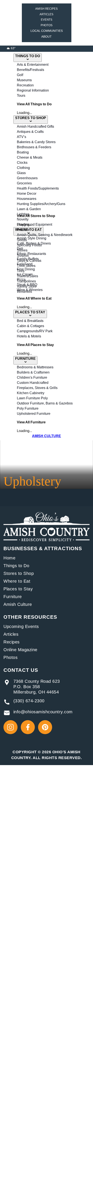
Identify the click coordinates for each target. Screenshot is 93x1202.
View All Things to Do (34, 104)
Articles (46, 14)
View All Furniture (31, 422)
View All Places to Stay (35, 345)
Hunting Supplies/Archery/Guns (41, 204)
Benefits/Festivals (30, 70)
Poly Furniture (27, 408)
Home (9, 558)
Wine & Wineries (30, 290)
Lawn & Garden (29, 209)
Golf (20, 75)
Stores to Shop (18, 573)
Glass (21, 173)
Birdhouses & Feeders (34, 147)
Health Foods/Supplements (38, 188)
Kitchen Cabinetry (30, 393)
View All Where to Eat (34, 298)
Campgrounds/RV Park (35, 331)
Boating (23, 152)
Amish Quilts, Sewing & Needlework (44, 235)
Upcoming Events (21, 626)
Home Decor (26, 193)
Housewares (26, 199)
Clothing (23, 168)
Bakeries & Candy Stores (36, 142)
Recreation (25, 85)
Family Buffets (28, 259)
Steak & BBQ (27, 284)
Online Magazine (20, 649)
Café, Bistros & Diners (34, 243)
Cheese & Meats (29, 157)
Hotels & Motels (29, 336)
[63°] (8, 48)
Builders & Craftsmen (33, 372)
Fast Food (24, 264)
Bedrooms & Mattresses (35, 367)
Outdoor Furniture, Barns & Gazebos (45, 403)
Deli (20, 248)
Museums (24, 80)
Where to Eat (16, 581)
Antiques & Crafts (30, 131)
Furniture (12, 596)
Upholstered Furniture (33, 413)
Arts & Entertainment (32, 64)
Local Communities (46, 30)
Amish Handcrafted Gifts (35, 126)
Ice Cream (25, 274)
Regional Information (33, 90)
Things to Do (16, 565)
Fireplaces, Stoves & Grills (37, 388)
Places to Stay (18, 588)
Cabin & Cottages (30, 326)
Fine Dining (26, 269)
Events (46, 19)
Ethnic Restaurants (31, 254)
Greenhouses (27, 178)
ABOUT (46, 36)
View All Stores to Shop (36, 216)
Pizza (21, 279)
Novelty (23, 219)
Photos (47, 25)
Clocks (22, 162)
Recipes (11, 642)
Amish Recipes (46, 8)
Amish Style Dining (31, 238)
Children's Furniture (32, 377)
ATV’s (21, 137)
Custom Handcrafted (32, 382)
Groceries (24, 183)
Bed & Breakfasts (30, 321)
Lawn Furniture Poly (32, 398)
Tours (21, 95)
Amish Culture (17, 604)
